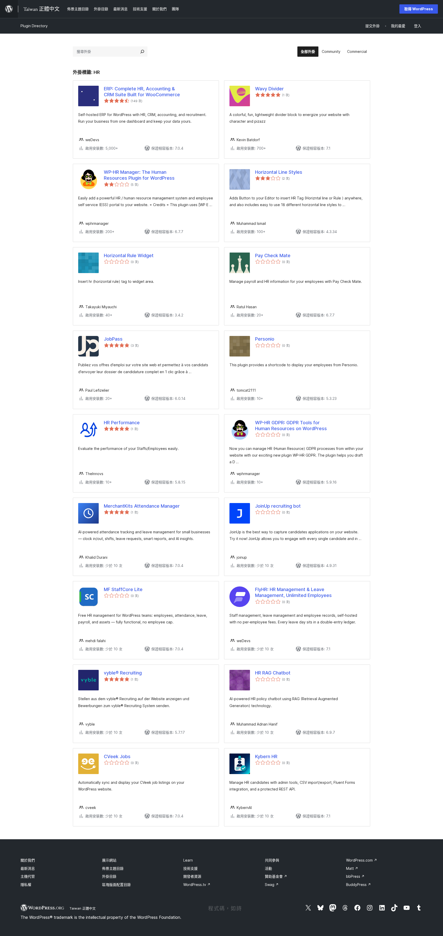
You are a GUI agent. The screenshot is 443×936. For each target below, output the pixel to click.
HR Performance (122, 422)
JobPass (113, 339)
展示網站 (109, 860)
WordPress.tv (196, 884)
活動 (268, 868)
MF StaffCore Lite (123, 589)
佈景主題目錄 (113, 868)
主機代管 (28, 876)
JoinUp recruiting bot (278, 506)
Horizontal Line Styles (278, 172)
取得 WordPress (418, 9)
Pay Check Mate (272, 255)
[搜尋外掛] (142, 51)
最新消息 (28, 868)
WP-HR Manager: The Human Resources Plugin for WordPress (139, 175)
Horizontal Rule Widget (129, 255)
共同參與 (272, 860)
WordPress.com (361, 860)
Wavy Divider (269, 88)
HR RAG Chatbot (272, 673)
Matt (352, 868)
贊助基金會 (276, 876)
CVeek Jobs (117, 756)
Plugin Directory (34, 26)
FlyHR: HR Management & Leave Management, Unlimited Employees (293, 592)
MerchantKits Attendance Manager (142, 506)
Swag (272, 884)
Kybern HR (266, 756)
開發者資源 (192, 876)
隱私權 (26, 884)
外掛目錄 (109, 876)
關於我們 (28, 860)
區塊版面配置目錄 (116, 884)
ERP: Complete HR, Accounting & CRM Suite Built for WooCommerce (142, 91)
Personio (264, 339)
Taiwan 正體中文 (82, 908)
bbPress (355, 876)
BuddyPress (358, 884)
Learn (188, 860)
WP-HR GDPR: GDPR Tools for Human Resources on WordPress (291, 425)
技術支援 (190, 868)
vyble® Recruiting (123, 673)
